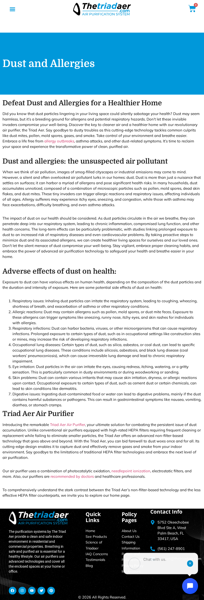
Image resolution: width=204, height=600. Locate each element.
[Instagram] (22, 591)
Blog (89, 565)
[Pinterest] (51, 591)
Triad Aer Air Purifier (67, 424)
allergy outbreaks (59, 141)
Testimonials (95, 559)
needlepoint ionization (130, 471)
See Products (96, 536)
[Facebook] (12, 591)
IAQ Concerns (97, 554)
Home (90, 531)
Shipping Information (131, 545)
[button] (12, 9)
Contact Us (131, 536)
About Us (129, 531)
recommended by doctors (72, 476)
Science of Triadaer (94, 545)
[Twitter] (41, 591)
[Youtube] (32, 591)
